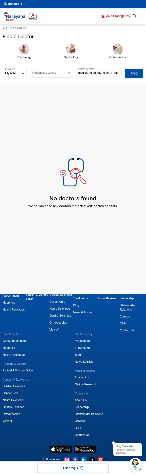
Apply (134, 73)
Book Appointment (15, 341)
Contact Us (127, 330)
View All (54, 330)
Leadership (127, 298)
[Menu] (140, 16)
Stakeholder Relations (89, 414)
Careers (125, 317)
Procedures (80, 291)
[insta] (67, 460)
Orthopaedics (58, 323)
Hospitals (9, 303)
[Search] (134, 16)
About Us (126, 291)
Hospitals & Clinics (44, 73)
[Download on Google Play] (85, 449)
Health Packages (14, 310)
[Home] (20, 16)
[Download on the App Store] (61, 449)
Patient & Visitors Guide (18, 370)
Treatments (80, 298)
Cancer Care (57, 302)
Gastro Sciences (60, 316)
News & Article (82, 312)
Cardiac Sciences (60, 295)
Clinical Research (107, 298)
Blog (76, 305)
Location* (10, 69)
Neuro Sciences (59, 309)
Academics (104, 291)
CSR (123, 323)
